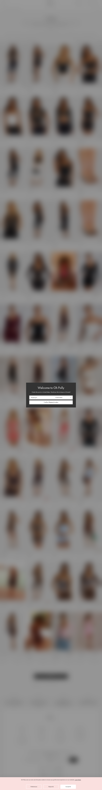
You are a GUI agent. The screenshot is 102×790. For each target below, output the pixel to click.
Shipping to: (34, 397)
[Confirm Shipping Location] (51, 402)
